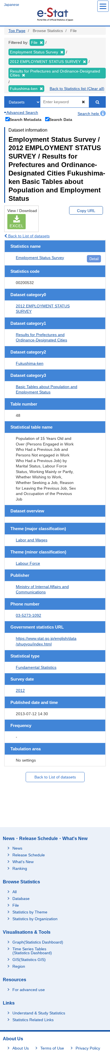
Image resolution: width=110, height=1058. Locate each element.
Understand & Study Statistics (38, 1013)
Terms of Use (52, 1048)
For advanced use (28, 990)
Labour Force (28, 563)
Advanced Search (22, 112)
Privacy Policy (88, 1048)
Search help (89, 113)
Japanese (11, 4)
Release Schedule (28, 855)
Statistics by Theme (29, 912)
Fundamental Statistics (36, 667)
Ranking (19, 868)
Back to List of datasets (28, 236)
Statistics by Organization (35, 919)
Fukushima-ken (29, 363)
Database (21, 899)
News (17, 848)
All (14, 892)
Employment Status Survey (40, 257)
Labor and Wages (31, 540)
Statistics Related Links (33, 1020)
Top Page (16, 30)
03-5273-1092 (28, 615)
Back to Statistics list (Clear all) (77, 88)
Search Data (60, 119)
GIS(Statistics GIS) (29, 960)
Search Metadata (25, 119)
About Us (20, 1048)
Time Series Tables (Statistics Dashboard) (32, 951)
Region (18, 966)
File (15, 905)
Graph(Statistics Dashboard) (37, 942)
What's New (23, 862)
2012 (20, 690)
